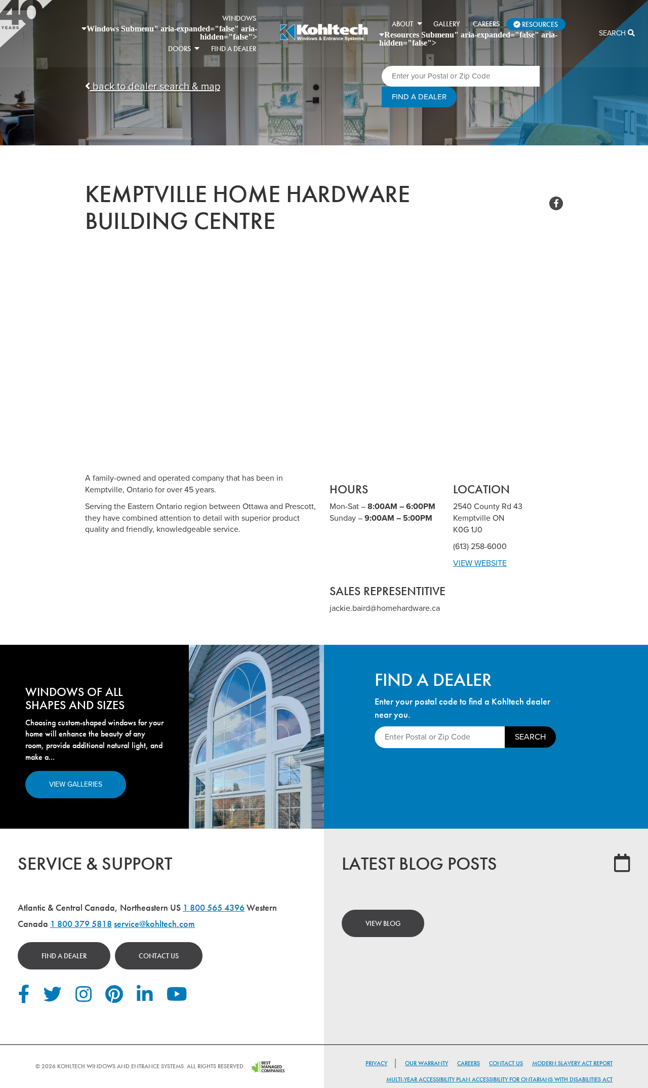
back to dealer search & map (155, 87)
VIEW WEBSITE (480, 563)
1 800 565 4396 (214, 907)
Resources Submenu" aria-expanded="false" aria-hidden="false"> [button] (468, 38)
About (402, 23)
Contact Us (159, 955)
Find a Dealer (64, 955)
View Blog (383, 923)
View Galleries (75, 784)
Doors (179, 48)
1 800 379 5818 (81, 923)
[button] (196, 48)
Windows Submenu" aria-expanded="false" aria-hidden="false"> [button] (172, 32)
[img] (323, 39)
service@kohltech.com (154, 923)
